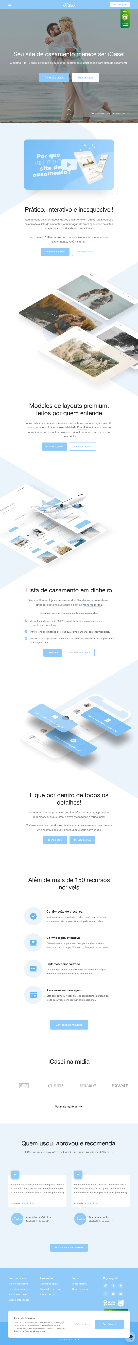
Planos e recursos (18, 1294)
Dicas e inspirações (18, 1299)
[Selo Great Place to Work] (121, 1302)
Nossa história (79, 1283)
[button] (69, 164)
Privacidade (39, 1331)
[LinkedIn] (120, 1294)
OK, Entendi (109, 1324)
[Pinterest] (120, 1286)
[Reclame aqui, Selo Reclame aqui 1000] (109, 1302)
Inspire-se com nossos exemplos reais (108, 113)
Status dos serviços (50, 1289)
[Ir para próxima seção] (69, 112)
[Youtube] (113, 1294)
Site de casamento (18, 1283)
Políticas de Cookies (23, 1331)
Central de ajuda (49, 1283)
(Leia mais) (58, 1192)
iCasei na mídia (80, 1289)
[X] (106, 1294)
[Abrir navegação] (10, 5)
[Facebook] (113, 1286)
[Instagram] (106, 1286)
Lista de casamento (18, 1289)
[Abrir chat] (130, 1337)
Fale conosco (47, 1294)
